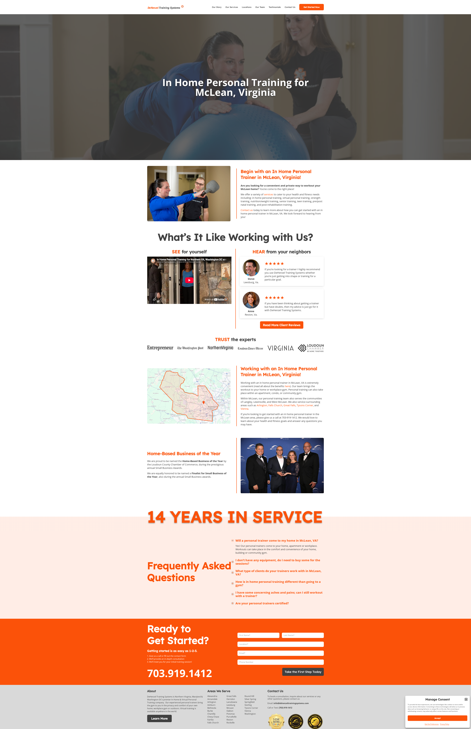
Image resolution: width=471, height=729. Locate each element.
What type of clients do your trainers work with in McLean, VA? (278, 572)
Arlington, (262, 405)
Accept (437, 718)
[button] (466, 699)
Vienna (244, 408)
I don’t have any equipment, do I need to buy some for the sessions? (278, 561)
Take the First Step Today (303, 672)
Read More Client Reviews (281, 325)
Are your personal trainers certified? (262, 603)
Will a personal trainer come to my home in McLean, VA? (277, 540)
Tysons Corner (305, 405)
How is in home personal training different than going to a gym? (278, 583)
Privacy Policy (444, 724)
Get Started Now (312, 7)
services (268, 194)
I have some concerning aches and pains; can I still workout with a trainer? (279, 594)
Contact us (247, 210)
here (287, 386)
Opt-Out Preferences (432, 724)
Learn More (159, 718)
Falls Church (275, 405)
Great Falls (289, 405)
